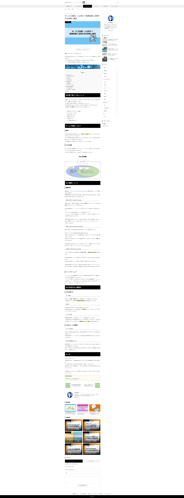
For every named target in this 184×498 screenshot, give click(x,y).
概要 (68, 78)
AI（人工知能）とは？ (69, 76)
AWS (68, 420)
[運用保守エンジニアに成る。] (77, 2)
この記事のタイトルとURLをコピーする (83, 49)
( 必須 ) (70, 466)
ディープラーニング (70, 84)
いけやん (110, 22)
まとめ (66, 91)
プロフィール (96, 6)
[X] (76, 397)
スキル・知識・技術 (78, 6)
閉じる (84, 72)
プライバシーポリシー (114, 6)
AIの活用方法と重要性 (69, 86)
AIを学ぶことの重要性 (71, 89)
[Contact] (77, 397)
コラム (68, 432)
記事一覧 (87, 6)
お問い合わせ (106, 6)
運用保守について (69, 6)
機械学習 (69, 83)
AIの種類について (68, 81)
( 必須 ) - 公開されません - (70, 469)
